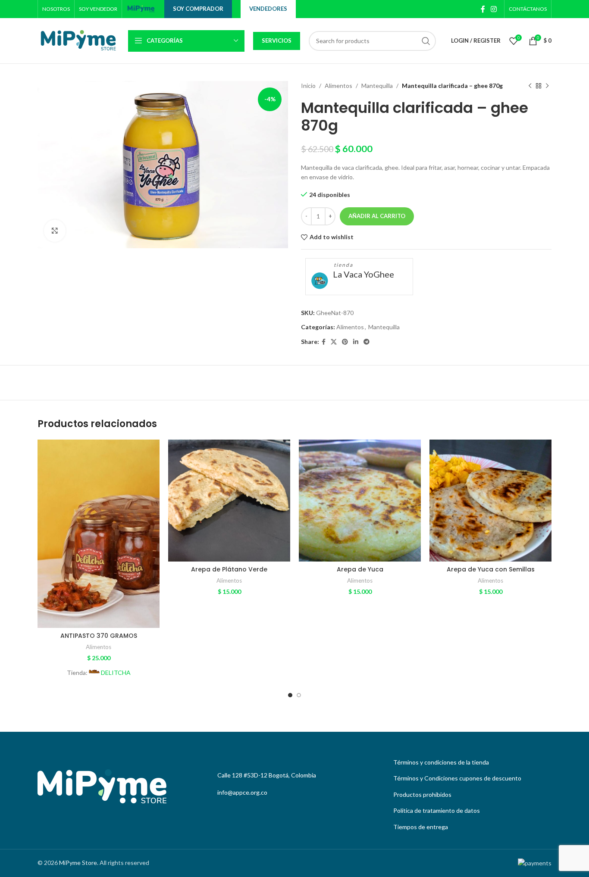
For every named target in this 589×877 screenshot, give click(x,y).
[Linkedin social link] (356, 342)
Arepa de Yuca (360, 569)
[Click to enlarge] (55, 230)
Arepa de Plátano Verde (229, 569)
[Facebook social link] (483, 9)
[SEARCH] (426, 41)
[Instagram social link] (494, 9)
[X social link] (333, 342)
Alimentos (338, 85)
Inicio (308, 85)
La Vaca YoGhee (363, 274)
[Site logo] (141, 8)
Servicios (276, 40)
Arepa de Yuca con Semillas (491, 569)
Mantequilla (377, 85)
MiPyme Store (78, 862)
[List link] (470, 762)
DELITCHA (116, 672)
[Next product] (547, 85)
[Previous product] (530, 85)
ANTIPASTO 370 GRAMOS (98, 635)
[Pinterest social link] (345, 342)
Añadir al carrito (376, 215)
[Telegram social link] (366, 342)
